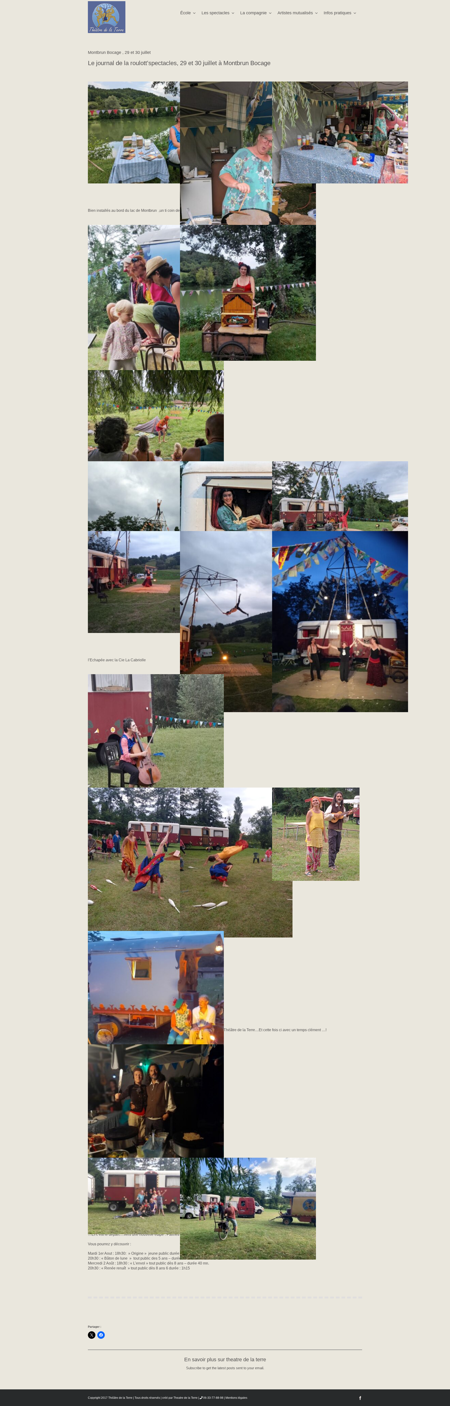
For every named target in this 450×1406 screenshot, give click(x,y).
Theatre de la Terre (185, 1397)
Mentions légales (236, 1397)
